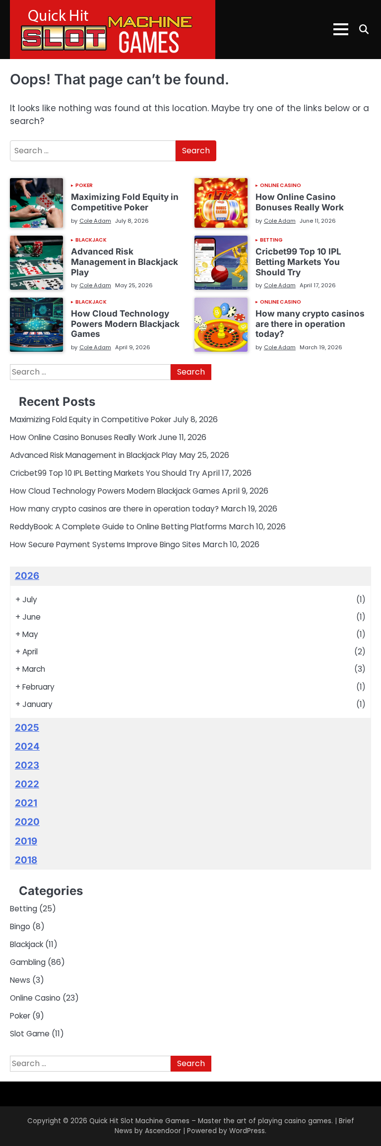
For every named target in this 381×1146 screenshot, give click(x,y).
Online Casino (280, 185)
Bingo (20, 926)
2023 (27, 765)
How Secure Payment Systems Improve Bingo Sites (105, 544)
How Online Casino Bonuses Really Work (299, 201)
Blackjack (91, 240)
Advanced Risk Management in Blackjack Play (124, 261)
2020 (27, 822)
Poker (84, 185)
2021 (26, 803)
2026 (27, 575)
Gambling (28, 962)
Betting (271, 240)
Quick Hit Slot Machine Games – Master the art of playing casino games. (211, 1121)
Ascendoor (163, 1131)
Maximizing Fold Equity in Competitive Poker (125, 201)
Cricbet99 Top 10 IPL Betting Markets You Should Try (298, 261)
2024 (27, 746)
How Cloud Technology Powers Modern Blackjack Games (125, 323)
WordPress (247, 1131)
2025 (27, 727)
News (20, 980)
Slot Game (30, 1033)
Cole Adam (95, 221)
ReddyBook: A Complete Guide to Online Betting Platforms (118, 526)
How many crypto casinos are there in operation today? (310, 323)
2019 (26, 841)
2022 (27, 784)
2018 (26, 860)
